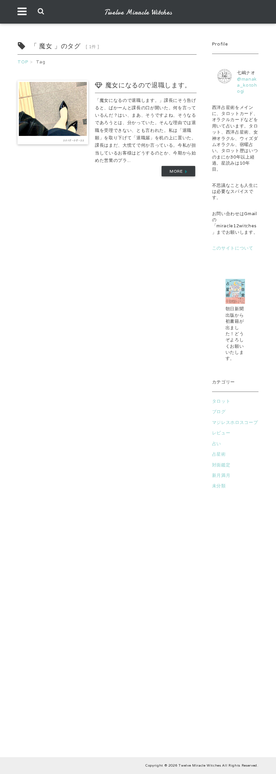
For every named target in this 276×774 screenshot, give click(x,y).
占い (216, 444)
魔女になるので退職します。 (148, 85)
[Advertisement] (235, 621)
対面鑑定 (221, 465)
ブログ (219, 411)
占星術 (219, 454)
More (177, 171)
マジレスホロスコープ (235, 422)
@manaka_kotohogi (247, 85)
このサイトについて (232, 248)
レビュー (221, 433)
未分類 (219, 486)
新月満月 (221, 475)
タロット (221, 401)
